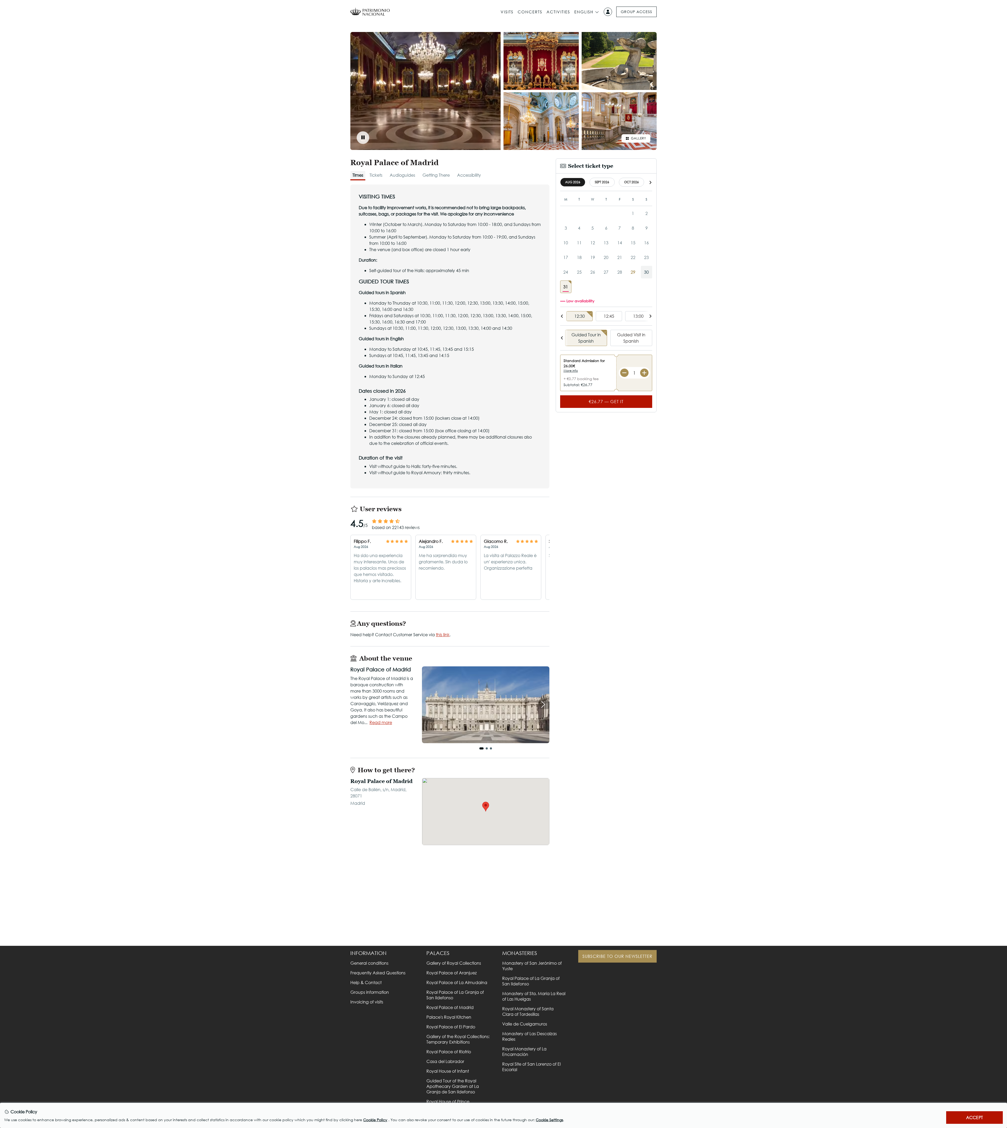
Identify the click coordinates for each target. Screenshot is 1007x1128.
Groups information (369, 992)
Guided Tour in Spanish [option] (586, 338)
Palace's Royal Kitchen (448, 1017)
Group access (636, 11)
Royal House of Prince (447, 1101)
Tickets (375, 175)
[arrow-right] (650, 182)
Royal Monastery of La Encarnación (524, 1051)
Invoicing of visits (366, 1002)
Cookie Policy (375, 1119)
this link (442, 634)
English (583, 11)
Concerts (530, 11)
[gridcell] (565, 286)
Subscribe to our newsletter (617, 956)
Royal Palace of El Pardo (450, 1026)
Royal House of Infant (447, 1071)
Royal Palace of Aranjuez (451, 972)
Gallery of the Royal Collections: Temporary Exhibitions (458, 1039)
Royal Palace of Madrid (450, 1007)
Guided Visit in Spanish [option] (631, 338)
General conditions (369, 963)
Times (357, 175)
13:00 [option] (638, 316)
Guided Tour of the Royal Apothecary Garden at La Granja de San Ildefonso (452, 1086)
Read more (380, 722)
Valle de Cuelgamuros (524, 1024)
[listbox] (606, 316)
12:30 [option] (579, 316)
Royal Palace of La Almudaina (456, 982)
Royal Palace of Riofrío (448, 1051)
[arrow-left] (562, 316)
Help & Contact (366, 982)
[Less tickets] (624, 373)
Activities (558, 11)
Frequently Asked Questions (377, 972)
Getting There (436, 175)
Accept (974, 1117)
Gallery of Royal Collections (453, 963)
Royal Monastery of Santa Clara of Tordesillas (528, 1011)
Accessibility (469, 175)
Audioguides (402, 175)
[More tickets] (644, 373)
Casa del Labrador (445, 1061)
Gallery (638, 138)
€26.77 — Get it (606, 401)
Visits (507, 11)
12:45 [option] (609, 316)
